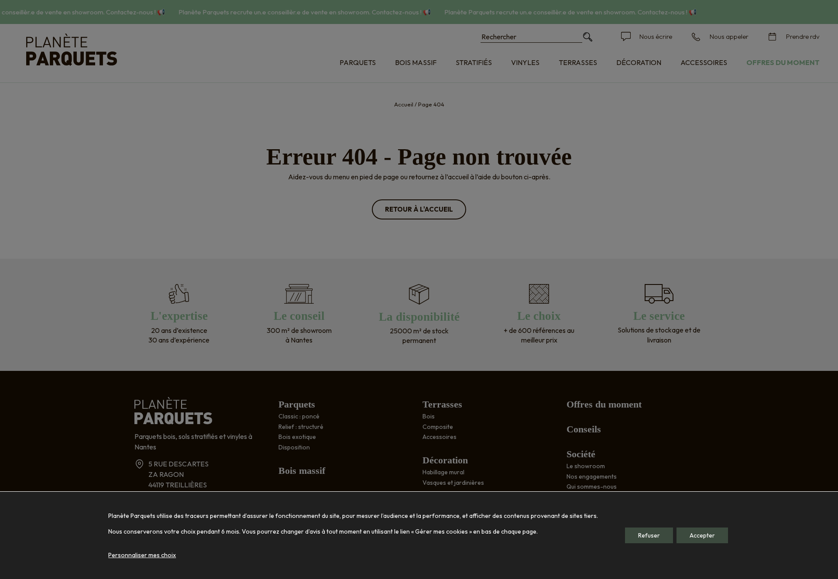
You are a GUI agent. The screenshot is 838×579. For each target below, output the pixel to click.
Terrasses (578, 62)
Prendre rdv (803, 36)
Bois (428, 416)
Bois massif (415, 62)
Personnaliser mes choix (142, 555)
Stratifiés (474, 62)
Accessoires (703, 62)
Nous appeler (729, 36)
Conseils (584, 429)
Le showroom (586, 466)
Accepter (702, 535)
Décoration (638, 62)
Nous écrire (655, 36)
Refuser (649, 535)
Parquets (358, 62)
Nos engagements (592, 476)
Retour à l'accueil (419, 209)
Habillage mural (443, 472)
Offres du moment (783, 62)
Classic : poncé (298, 416)
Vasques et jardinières (453, 482)
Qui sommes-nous (592, 486)
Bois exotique (297, 437)
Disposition (294, 447)
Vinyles (525, 62)
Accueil (403, 104)
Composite (437, 427)
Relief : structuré (300, 427)
